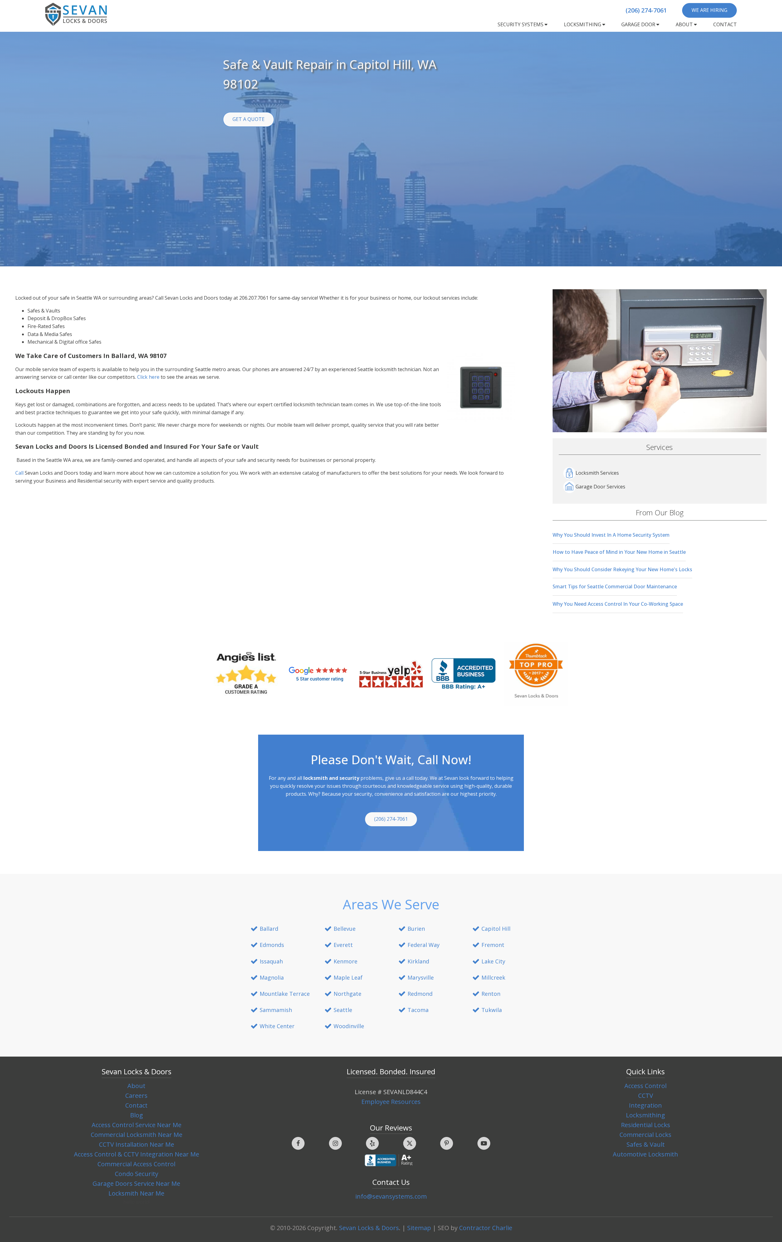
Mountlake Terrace (285, 993)
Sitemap (419, 1228)
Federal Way (423, 944)
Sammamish (276, 1010)
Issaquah (271, 961)
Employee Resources (391, 1102)
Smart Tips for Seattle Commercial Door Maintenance (615, 586)
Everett (343, 944)
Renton (490, 993)
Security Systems (520, 24)
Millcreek (493, 977)
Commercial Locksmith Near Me (136, 1135)
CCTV (645, 1095)
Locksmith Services (597, 472)
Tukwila (491, 1010)
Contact (725, 24)
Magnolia (272, 977)
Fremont (492, 944)
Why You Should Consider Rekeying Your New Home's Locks (622, 569)
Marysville (420, 977)
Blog (136, 1115)
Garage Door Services (600, 486)
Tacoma (418, 1010)
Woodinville (349, 1026)
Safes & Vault (646, 1144)
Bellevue (345, 928)
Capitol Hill (495, 928)
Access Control (645, 1086)
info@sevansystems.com (391, 1196)
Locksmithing (582, 24)
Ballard (269, 928)
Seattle (343, 1010)
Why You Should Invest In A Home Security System (611, 535)
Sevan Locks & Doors (369, 1228)
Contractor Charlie (485, 1228)
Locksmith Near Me (136, 1193)
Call (20, 472)
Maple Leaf (348, 977)
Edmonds (272, 944)
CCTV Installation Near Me (136, 1144)
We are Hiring (709, 10)
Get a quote (248, 119)
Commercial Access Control (136, 1164)
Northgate (347, 993)
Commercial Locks (645, 1135)
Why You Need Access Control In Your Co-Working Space (618, 604)
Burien (416, 928)
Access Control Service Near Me (136, 1125)
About (684, 24)
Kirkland (418, 961)
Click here (148, 377)
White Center (277, 1026)
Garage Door (638, 24)
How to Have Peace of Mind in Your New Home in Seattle (619, 552)
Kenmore (345, 961)
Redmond (420, 993)
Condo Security (136, 1174)
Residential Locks (645, 1125)
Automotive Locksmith (645, 1154)
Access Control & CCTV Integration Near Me (136, 1154)
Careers (136, 1095)
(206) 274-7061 (646, 10)
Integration (645, 1105)
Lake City (493, 961)
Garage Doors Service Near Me (136, 1183)
